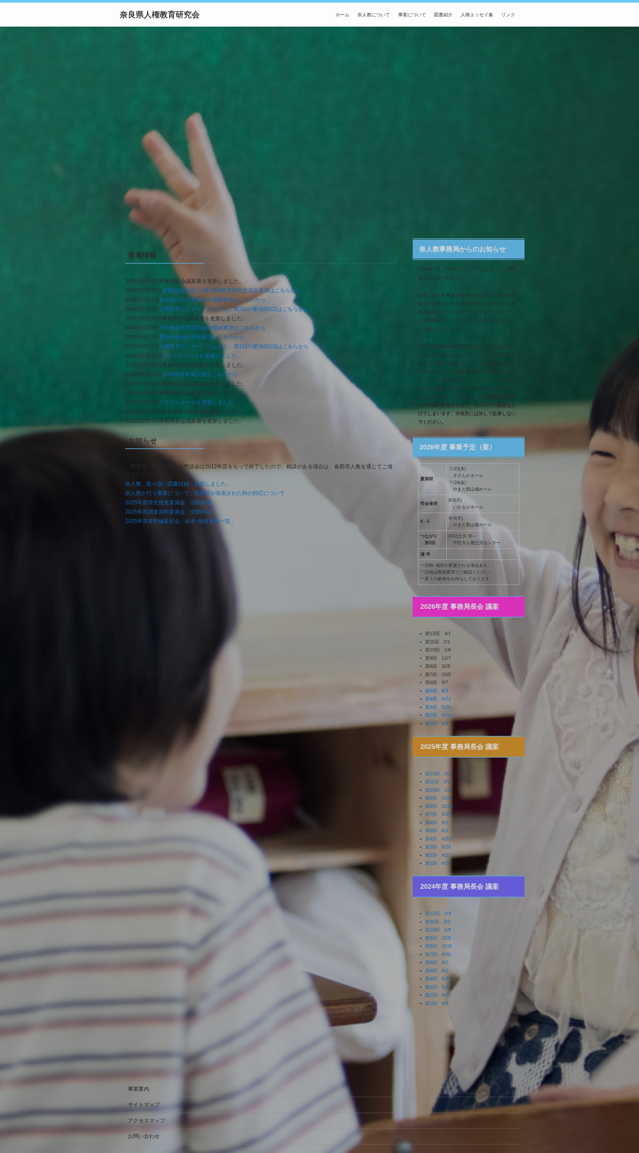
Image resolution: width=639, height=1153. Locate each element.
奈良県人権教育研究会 (160, 15)
